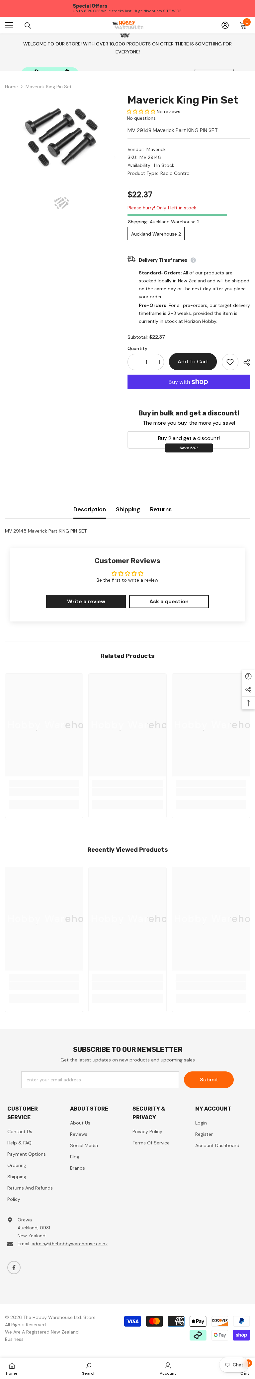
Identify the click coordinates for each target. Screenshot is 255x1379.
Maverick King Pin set (183, 100)
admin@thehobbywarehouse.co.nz (70, 1244)
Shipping (128, 509)
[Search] (28, 25)
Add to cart (193, 361)
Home (11, 87)
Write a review (86, 601)
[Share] (244, 362)
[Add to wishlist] (230, 362)
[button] (141, 111)
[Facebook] (14, 1267)
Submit (209, 1079)
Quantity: (138, 348)
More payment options (189, 393)
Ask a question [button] (169, 601)
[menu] (9, 25)
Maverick (156, 149)
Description (89, 509)
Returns (161, 509)
